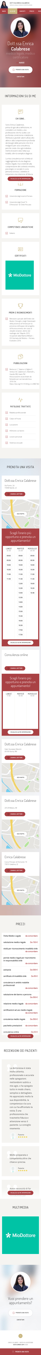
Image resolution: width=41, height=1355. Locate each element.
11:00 (9, 574)
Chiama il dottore (16, 494)
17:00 (21, 630)
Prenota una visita (22, 1352)
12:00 (21, 583)
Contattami (20, 77)
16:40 (32, 593)
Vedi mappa (20, 514)
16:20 (32, 588)
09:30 (9, 560)
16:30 (21, 625)
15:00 (21, 611)
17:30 (21, 634)
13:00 (21, 593)
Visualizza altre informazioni (20, 179)
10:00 (9, 565)
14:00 (21, 602)
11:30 (9, 579)
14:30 (21, 607)
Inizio (4, 11)
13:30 (21, 597)
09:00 (9, 556)
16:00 (21, 621)
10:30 (9, 569)
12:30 (21, 588)
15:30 (21, 616)
